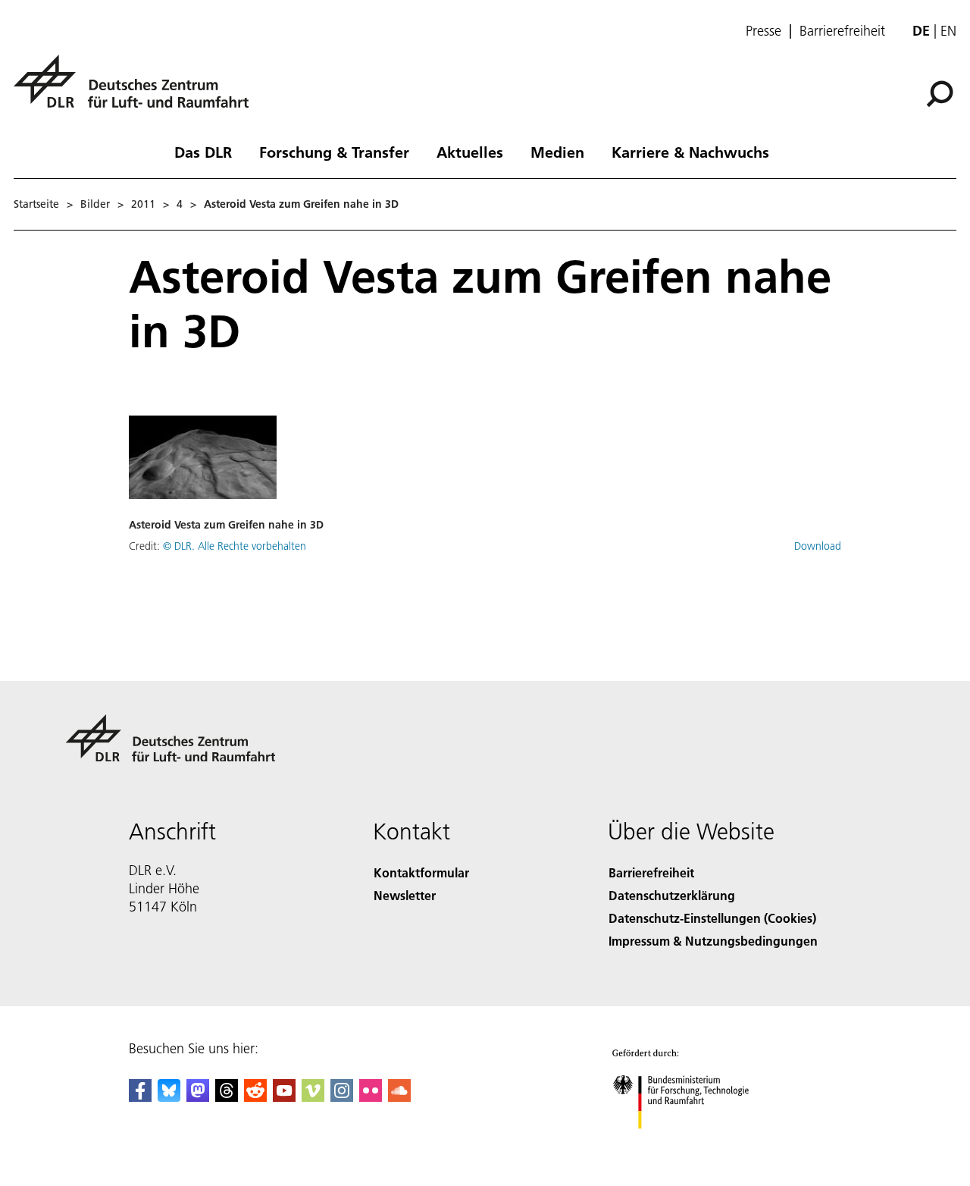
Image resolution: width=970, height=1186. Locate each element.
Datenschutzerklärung (672, 895)
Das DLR (203, 152)
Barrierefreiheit (842, 31)
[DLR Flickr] (370, 1097)
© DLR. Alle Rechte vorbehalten (234, 546)
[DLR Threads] (226, 1097)
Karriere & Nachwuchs (690, 152)
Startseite (36, 204)
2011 (143, 204)
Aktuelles (469, 152)
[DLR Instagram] (341, 1097)
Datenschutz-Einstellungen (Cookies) (712, 918)
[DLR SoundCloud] (399, 1097)
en (948, 30)
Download (817, 546)
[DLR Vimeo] (313, 1097)
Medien (557, 152)
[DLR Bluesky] (169, 1097)
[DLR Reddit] (255, 1097)
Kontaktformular (421, 872)
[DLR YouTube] (284, 1097)
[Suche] (941, 92)
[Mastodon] (197, 1097)
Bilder (95, 204)
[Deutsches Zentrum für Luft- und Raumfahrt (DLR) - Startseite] (137, 90)
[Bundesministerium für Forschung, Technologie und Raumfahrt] (695, 1144)
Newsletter (405, 895)
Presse (763, 31)
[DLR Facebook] (140, 1097)
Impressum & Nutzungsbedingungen (713, 941)
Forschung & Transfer (334, 152)
